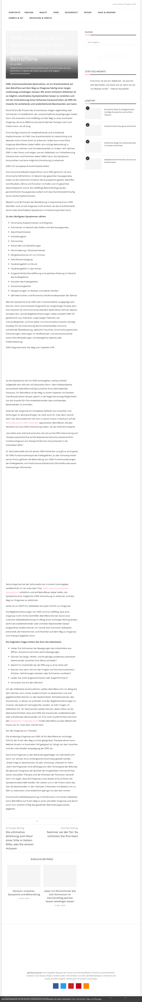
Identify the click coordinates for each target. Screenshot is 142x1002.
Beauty (43, 12)
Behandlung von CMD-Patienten (22, 422)
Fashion (29, 12)
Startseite (14, 12)
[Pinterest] (12, 4)
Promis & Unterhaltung (98, 998)
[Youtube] (71, 986)
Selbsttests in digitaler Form (24, 721)
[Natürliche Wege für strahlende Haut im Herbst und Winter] (93, 147)
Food (56, 12)
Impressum (118, 998)
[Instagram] (114, 58)
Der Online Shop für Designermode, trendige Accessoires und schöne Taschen (119, 112)
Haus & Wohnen (107, 12)
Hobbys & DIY (16, 18)
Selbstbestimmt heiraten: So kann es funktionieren (120, 161)
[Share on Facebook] (41, 821)
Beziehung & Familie (41, 18)
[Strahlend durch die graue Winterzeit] (93, 130)
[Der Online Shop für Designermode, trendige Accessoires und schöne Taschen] (93, 113)
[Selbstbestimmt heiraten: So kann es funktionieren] (93, 163)
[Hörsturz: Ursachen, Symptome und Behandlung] (23, 876)
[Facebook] (7, 4)
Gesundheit (71, 12)
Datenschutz (133, 998)
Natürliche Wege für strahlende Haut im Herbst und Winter (120, 144)
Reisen (88, 12)
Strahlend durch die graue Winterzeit (120, 126)
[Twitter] (107, 58)
